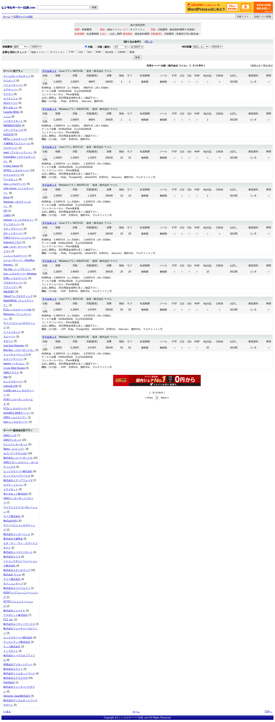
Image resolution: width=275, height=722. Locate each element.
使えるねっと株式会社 (15, 493)
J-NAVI (7, 215)
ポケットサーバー (13, 233)
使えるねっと (10, 107)
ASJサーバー (10, 103)
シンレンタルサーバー (15, 255)
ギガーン (8, 341)
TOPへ (268, 711)
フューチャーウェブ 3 (15, 354)
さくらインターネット (15, 444)
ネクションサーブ (13, 583)
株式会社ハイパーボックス (18, 457)
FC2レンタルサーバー (15, 408)
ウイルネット (10, 179)
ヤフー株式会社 (11, 579)
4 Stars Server (11, 165)
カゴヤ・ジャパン (13, 484)
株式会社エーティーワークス (19, 624)
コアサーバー (10, 89)
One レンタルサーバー (15, 422)
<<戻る (7, 711)
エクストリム (10, 98)
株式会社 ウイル (12, 574)
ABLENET (9, 291)
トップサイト (10, 651)
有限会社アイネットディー (18, 664)
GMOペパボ (9, 435)
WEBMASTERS (12, 125)
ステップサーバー (13, 228)
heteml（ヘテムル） (14, 363)
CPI (5, 210)
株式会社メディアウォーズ (18, 480)
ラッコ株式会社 (11, 646)
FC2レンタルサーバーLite (17, 309)
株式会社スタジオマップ (16, 570)
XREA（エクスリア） (15, 417)
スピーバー (9, 336)
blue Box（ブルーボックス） (19, 350)
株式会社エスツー (13, 669)
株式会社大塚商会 (13, 538)
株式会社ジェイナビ (14, 610)
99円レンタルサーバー (15, 139)
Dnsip (6, 197)
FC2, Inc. (8, 619)
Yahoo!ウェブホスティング (18, 296)
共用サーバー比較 (23, 16)
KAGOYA (8, 134)
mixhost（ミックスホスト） (18, 219)
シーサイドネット (13, 121)
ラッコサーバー (11, 224)
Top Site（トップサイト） (17, 269)
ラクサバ (8, 94)
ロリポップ (9, 80)
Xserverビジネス (12, 242)
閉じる (149, 41)
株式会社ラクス (11, 556)
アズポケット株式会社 (15, 615)
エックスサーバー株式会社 (18, 471)
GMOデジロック (12, 439)
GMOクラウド (11, 372)
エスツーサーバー (13, 359)
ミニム (7, 116)
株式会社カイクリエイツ (16, 588)
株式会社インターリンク (16, 534)
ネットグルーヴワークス (16, 475)
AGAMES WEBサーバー (16, 413)
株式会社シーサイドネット (18, 552)
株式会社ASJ (10, 520)
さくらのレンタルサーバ (16, 76)
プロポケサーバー (13, 282)
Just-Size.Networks (14, 345)
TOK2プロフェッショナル (17, 237)
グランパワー (10, 287)
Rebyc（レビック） (14, 448)
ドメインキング (11, 332)
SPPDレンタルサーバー (16, 170)
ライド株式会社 (11, 516)
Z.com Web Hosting (14, 368)
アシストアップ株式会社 (16, 642)
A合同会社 (9, 682)
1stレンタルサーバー (14, 183)
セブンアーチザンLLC (15, 453)
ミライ (7, 251)
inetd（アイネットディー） (18, 152)
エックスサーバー (13, 381)
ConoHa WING (11, 112)
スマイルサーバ (11, 174)
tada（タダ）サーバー (15, 246)
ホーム (6, 16)
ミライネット (10, 489)
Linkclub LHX (10, 386)
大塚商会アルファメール (16, 143)
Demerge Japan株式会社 (16, 695)
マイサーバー (10, 148)
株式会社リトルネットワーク (19, 673)
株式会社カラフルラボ (15, 678)
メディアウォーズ (13, 130)
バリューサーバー (13, 85)
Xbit (5, 377)
